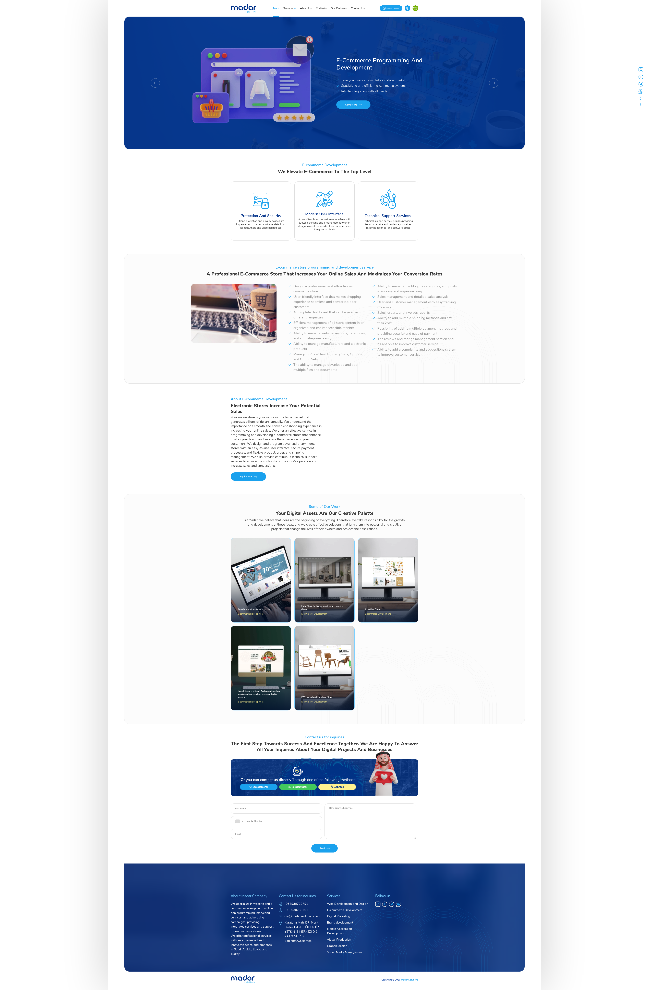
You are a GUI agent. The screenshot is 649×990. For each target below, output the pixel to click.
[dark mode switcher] (407, 8)
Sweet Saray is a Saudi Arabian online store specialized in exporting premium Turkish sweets (259, 694)
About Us (306, 8)
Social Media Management (345, 952)
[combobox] (239, 821)
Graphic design (337, 946)
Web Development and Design (347, 904)
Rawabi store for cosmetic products (255, 609)
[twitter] (391, 904)
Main (276, 8)
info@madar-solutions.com (302, 916)
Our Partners (339, 8)
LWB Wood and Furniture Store (316, 697)
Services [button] (288, 8)
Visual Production (339, 940)
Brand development (340, 922)
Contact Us (358, 8)
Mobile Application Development (339, 931)
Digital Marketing (338, 916)
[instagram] (377, 904)
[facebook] (384, 904)
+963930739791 (296, 904)
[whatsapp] (398, 904)
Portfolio (321, 8)
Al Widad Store (372, 609)
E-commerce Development (250, 613)
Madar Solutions (409, 979)
